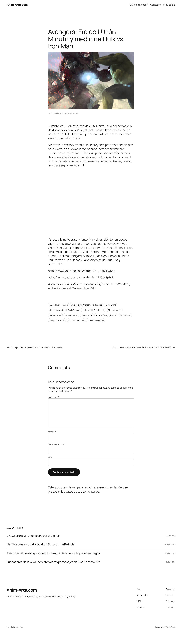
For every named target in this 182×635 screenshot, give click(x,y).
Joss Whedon (86, 315)
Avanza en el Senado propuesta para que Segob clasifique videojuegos (53, 553)
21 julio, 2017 (170, 535)
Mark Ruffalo (101, 315)
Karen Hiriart (62, 113)
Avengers (75, 305)
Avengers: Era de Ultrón (92, 305)
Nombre (52, 431)
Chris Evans (111, 305)
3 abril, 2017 (170, 562)
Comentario (53, 397)
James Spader (55, 315)
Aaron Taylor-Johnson (59, 305)
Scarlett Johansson (95, 320)
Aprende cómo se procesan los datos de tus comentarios (88, 489)
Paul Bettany (125, 315)
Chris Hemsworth (57, 310)
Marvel (113, 315)
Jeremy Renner (71, 315)
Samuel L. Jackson (76, 320)
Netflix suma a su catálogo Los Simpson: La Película (40, 544)
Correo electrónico (56, 444)
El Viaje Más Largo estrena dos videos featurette (36, 347)
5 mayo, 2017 (170, 544)
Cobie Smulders (74, 310)
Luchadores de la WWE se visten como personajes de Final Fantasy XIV (53, 562)
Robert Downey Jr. (57, 320)
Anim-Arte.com (17, 5)
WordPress (170, 627)
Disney (87, 310)
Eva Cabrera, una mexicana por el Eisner (33, 535)
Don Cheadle (99, 310)
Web (50, 457)
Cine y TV (74, 113)
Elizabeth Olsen (114, 310)
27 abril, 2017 (170, 553)
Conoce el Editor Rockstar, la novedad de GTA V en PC (142, 347)
